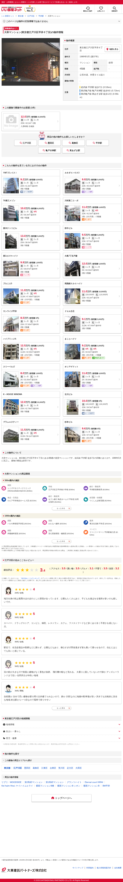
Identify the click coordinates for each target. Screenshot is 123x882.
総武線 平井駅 (87, 87)
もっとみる (61, 508)
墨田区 (51, 143)
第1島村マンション (55, 782)
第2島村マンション (34, 782)
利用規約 (90, 868)
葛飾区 (75, 143)
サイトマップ (77, 868)
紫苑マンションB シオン (68, 786)
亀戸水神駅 (51, 150)
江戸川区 (30, 16)
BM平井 (106, 786)
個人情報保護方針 (104, 868)
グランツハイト (74, 782)
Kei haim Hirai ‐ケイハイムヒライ (17, 786)
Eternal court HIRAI (94, 782)
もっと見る (61, 708)
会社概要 (118, 868)
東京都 (20, 16)
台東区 (53, 768)
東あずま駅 (75, 150)
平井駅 (41, 16)
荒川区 (61, 768)
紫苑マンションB (91, 786)
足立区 (70, 768)
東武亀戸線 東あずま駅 (92, 94)
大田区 (78, 768)
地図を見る (113, 49)
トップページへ (63, 798)
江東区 (44, 768)
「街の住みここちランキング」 (30, 578)
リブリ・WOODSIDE (11, 782)
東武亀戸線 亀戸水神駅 (92, 90)
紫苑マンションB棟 (45, 786)
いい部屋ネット (8, 16)
